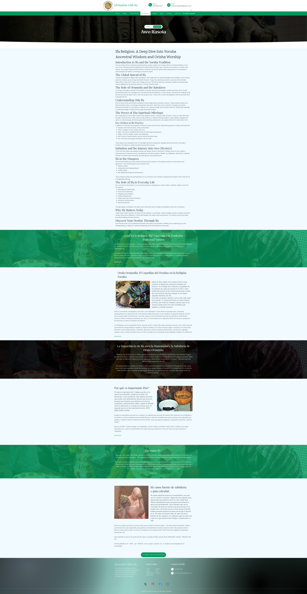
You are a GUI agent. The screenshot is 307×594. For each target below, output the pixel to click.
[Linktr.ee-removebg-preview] (167, 584)
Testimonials (150, 573)
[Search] (191, 10)
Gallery (158, 569)
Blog (157, 571)
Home (148, 569)
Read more (117, 262)
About (148, 571)
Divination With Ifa (126, 564)
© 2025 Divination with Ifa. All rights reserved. (156, 591)
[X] (145, 584)
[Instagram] (152, 584)
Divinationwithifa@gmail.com (181, 6)
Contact (158, 573)
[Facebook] (160, 584)
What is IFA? (150, 575)
